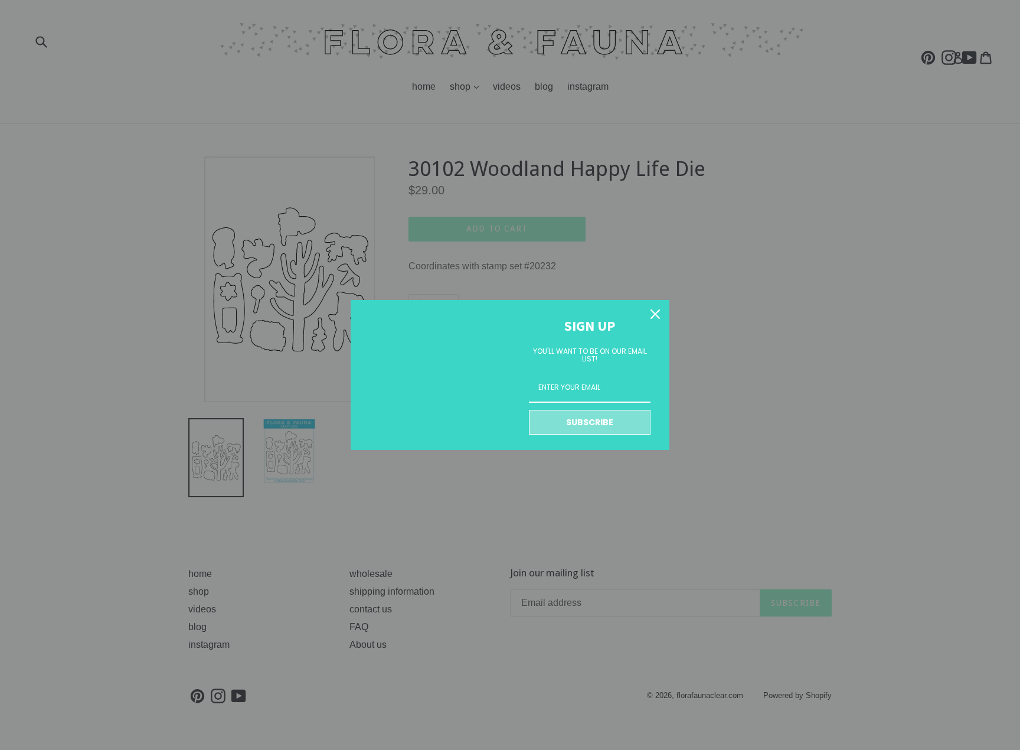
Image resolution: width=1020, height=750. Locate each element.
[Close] (655, 314)
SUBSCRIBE (589, 422)
